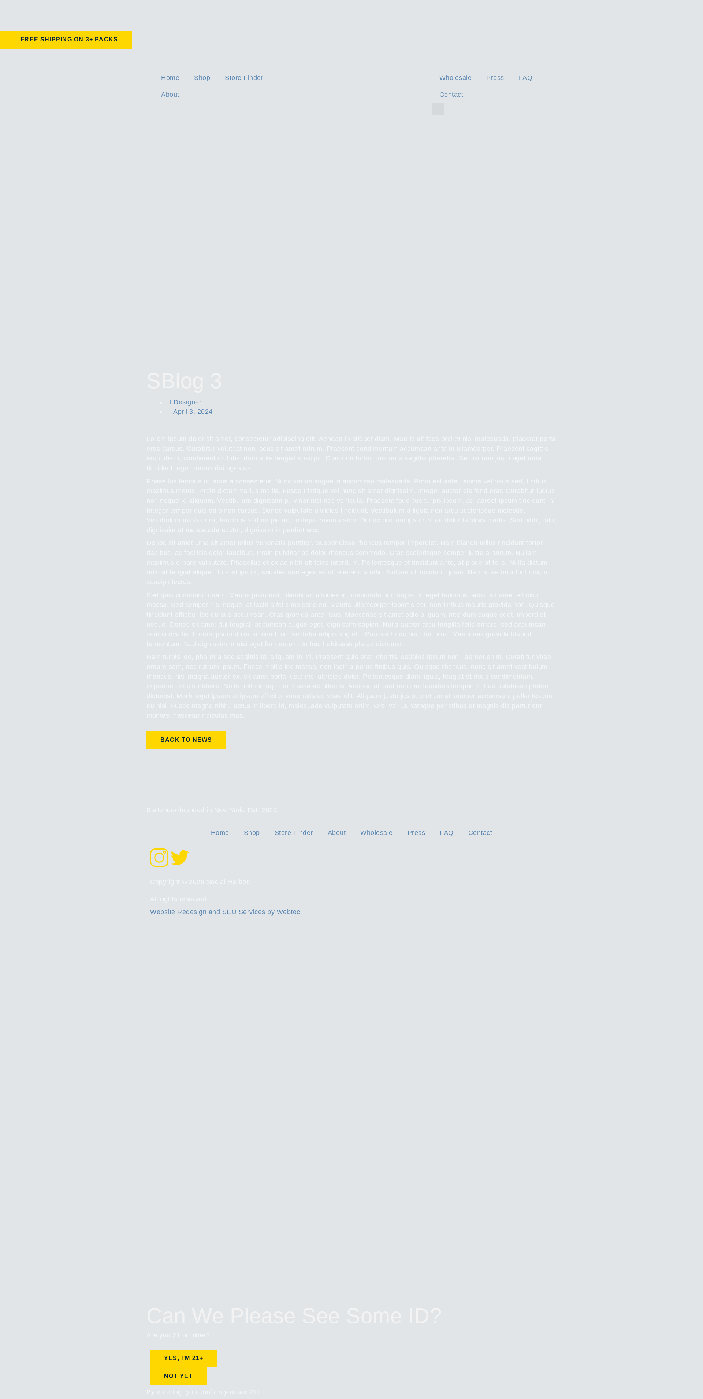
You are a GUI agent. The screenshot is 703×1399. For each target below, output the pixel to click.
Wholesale (455, 77)
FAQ (526, 77)
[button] (438, 109)
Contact (451, 94)
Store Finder (244, 77)
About (170, 94)
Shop (202, 77)
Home (170, 77)
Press (495, 77)
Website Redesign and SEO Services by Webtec (225, 912)
